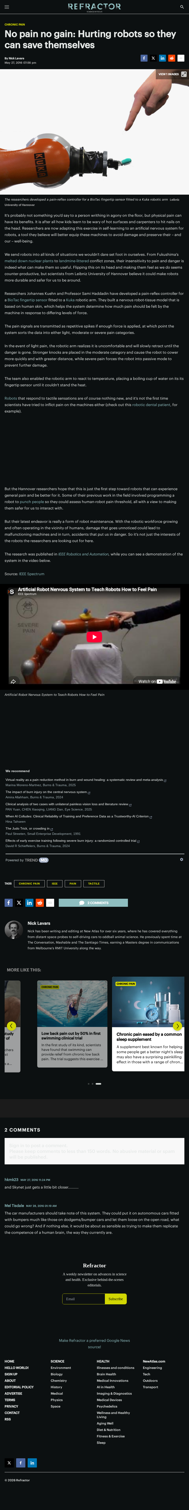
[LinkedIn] (162, 58)
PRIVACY (11, 1406)
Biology (57, 1374)
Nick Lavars (39, 923)
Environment (61, 1368)
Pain (73, 883)
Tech (146, 1374)
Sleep (101, 1443)
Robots (11, 398)
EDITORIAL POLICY (19, 1387)
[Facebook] (144, 58)
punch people (32, 501)
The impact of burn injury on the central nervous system (46, 792)
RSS (8, 1419)
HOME (9, 1361)
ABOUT (10, 1381)
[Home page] (94, 8)
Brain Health (106, 1374)
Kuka (70, 300)
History (56, 1387)
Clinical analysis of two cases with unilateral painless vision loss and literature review (67, 804)
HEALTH (103, 1361)
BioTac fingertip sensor (27, 300)
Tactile (94, 883)
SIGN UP (11, 1374)
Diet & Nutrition (109, 1430)
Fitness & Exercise (111, 1436)
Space (55, 1406)
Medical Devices (109, 1400)
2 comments (98, 903)
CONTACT (12, 1413)
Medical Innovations (112, 1381)
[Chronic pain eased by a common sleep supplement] (94, 1002)
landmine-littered (74, 261)
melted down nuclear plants (29, 261)
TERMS (10, 1400)
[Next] (177, 1026)
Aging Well (105, 1423)
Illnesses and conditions (115, 1368)
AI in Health (106, 1387)
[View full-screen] (184, 74)
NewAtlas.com (154, 1361)
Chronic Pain (15, 24)
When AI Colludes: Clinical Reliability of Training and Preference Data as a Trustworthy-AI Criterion (77, 816)
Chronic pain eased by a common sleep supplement (93, 1037)
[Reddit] (171, 58)
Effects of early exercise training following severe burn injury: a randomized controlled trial (71, 840)
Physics (57, 1400)
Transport (150, 1387)
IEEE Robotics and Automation (83, 554)
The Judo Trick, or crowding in (28, 828)
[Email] (180, 58)
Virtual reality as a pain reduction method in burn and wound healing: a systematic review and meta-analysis (84, 780)
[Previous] (11, 1026)
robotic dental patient (151, 404)
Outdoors (150, 1381)
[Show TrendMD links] (181, 859)
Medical (57, 1393)
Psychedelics (107, 1406)
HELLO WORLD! (17, 1368)
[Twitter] (153, 58)
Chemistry (59, 1381)
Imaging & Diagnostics (114, 1393)
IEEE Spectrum (31, 574)
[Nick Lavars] (14, 930)
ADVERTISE (13, 1393)
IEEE (55, 883)
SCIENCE (57, 1361)
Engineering (152, 1368)
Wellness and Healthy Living (113, 1415)
